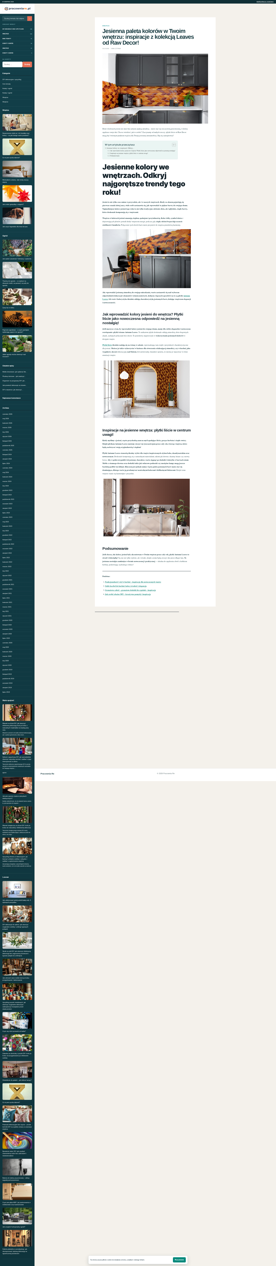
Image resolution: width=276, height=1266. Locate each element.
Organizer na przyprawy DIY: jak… (14, 381)
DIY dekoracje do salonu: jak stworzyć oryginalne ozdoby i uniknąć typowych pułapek (15, 927)
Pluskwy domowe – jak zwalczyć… (14, 376)
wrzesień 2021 (7, 589)
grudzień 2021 (7, 580)
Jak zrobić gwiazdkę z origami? (13, 204)
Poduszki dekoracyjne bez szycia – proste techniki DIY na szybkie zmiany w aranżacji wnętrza (17, 1127)
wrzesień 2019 (7, 683)
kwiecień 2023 (7, 526)
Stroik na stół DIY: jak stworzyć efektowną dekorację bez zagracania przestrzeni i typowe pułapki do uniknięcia (16, 953)
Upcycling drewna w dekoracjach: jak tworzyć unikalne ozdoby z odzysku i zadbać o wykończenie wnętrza (15, 859)
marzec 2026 (6, 427)
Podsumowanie (114, 156)
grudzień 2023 (7, 490)
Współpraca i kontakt (265, 1)
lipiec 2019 (6, 692)
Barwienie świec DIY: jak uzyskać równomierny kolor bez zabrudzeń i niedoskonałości (14, 1153)
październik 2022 (8, 544)
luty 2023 (5, 531)
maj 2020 (5, 647)
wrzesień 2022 (7, 548)
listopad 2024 (7, 454)
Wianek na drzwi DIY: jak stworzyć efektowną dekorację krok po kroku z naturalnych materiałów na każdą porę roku (15, 726)
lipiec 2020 (6, 638)
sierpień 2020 (7, 634)
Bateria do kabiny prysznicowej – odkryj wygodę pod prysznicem (15, 1179)
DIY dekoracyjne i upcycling (11, 79)
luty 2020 (5, 660)
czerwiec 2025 (7, 450)
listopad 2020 (7, 625)
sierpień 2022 (7, 553)
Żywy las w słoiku (8, 308)
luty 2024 (5, 486)
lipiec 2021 (6, 598)
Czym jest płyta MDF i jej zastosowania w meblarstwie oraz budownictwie (16, 1203)
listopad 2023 (7, 495)
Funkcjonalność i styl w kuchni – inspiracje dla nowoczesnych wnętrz (133, 582)
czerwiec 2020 (7, 643)
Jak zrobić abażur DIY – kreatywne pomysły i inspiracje (128, 594)
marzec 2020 (6, 656)
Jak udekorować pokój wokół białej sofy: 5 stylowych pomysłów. (16, 901)
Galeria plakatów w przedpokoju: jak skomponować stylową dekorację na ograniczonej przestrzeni (14, 1251)
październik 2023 (8, 499)
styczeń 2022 (7, 575)
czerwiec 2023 (7, 517)
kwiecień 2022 (7, 562)
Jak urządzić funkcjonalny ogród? (13, 1227)
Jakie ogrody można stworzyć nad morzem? (14, 355)
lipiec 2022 (6, 557)
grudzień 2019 (7, 669)
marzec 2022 (6, 566)
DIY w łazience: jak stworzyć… (12, 390)
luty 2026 (5, 432)
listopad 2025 (7, 441)
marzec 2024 (6, 481)
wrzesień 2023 (7, 504)
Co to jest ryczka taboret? (11, 157)
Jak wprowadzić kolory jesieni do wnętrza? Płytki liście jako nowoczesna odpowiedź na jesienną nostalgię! (142, 151)
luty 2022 (5, 571)
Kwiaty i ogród (7, 88)
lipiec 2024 (6, 463)
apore (4, 772)
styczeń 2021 (7, 616)
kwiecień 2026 (7, 423)
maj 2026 (5, 418)
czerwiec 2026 (7, 414)
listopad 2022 (7, 539)
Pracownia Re (47, 774)
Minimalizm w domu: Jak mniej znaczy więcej (15, 181)
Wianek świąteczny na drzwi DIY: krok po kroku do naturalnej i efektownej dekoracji (16, 826)
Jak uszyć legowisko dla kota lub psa (14, 226)
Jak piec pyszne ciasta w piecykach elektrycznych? (14, 797)
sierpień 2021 (7, 593)
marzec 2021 (6, 607)
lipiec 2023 (6, 513)
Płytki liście (107, 345)
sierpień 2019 (7, 687)
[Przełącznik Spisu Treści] (172, 145)
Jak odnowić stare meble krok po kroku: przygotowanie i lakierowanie (16, 979)
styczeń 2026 (7, 436)
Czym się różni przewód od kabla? (14, 1031)
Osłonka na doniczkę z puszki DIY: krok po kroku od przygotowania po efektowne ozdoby (16, 1056)
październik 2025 (8, 445)
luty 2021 (5, 611)
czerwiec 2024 (7, 468)
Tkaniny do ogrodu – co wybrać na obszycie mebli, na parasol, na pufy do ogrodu (15, 283)
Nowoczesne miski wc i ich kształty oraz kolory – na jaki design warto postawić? (15, 134)
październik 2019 (8, 678)
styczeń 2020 (7, 665)
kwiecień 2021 (7, 602)
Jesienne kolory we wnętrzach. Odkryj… (120, 148)
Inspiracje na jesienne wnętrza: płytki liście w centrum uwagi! (129, 153)
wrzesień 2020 (7, 629)
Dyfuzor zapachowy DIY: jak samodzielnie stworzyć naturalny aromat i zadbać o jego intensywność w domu (16, 759)
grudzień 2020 (7, 620)
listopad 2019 (7, 674)
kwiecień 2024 (7, 477)
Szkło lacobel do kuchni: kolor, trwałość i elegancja (126, 586)
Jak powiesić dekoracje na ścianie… (14, 385)
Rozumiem (179, 1260)
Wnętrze (5, 97)
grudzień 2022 (7, 535)
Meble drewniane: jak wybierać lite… (14, 372)
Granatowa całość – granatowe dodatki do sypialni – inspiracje (130, 590)
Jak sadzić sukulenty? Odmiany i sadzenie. (17, 259)
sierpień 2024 (7, 459)
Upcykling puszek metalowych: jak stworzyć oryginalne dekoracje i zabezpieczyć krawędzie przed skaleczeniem (14, 1006)
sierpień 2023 (7, 508)
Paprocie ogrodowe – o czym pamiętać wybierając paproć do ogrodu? (15, 331)
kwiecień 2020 (7, 652)
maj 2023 (5, 522)
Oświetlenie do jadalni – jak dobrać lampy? (17, 1080)
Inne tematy (6, 84)
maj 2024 (5, 472)
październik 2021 (8, 584)
